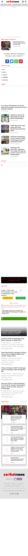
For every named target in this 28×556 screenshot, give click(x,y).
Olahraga (13, 343)
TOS (23, 407)
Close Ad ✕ (14, 7)
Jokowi (3, 72)
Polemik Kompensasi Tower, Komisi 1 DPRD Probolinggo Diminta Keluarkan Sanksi (17, 139)
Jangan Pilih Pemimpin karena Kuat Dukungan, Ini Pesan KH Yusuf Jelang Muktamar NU (18, 349)
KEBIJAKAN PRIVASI (17, 405)
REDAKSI (13, 404)
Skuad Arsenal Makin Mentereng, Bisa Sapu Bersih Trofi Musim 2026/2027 (16, 339)
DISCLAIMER (17, 407)
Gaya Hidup (25, 4)
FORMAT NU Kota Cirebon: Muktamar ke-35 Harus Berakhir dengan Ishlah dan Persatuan (17, 370)
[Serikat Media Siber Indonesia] (17, 400)
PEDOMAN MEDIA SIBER (9, 407)
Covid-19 (4, 74)
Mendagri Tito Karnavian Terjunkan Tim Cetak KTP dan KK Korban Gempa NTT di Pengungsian (18, 151)
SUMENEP (4, 77)
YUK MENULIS (8, 405)
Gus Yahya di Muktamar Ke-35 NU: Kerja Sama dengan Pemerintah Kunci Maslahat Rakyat (14, 107)
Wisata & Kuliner (17, 4)
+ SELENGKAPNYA (23, 322)
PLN (3, 69)
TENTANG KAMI (6, 404)
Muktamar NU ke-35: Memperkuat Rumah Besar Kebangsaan (17, 116)
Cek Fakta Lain (21, 222)
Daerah (10, 4)
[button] (3, 185)
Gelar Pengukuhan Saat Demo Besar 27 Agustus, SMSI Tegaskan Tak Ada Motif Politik (17, 360)
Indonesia (4, 80)
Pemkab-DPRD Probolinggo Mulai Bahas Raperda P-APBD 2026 (17, 380)
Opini (11, 120)
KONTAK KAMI (20, 404)
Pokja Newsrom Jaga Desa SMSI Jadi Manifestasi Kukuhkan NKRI (17, 128)
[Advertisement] (14, 22)
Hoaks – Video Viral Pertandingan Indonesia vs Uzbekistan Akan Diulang (9, 216)
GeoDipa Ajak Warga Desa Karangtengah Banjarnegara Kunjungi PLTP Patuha (13, 233)
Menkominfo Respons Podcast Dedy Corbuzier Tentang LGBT (19, 43)
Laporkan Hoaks (7, 222)
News (5, 4)
